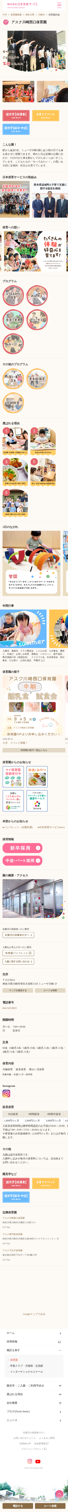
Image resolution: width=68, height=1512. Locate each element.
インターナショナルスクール (26, 1371)
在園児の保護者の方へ (34, 1432)
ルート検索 (50, 1506)
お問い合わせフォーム (24, 1438)
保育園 (14, 1360)
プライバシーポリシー (32, 1449)
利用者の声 (25, 1443)
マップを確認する (18, 990)
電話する (18, 1506)
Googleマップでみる (34, 1314)
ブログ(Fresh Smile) (18, 1411)
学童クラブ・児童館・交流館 (26, 1365)
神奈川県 (29, 15)
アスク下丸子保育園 (12, 1250)
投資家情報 (39, 1443)
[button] (34, 52)
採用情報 (12, 1341)
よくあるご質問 (47, 1438)
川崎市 (41, 15)
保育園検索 (16, 15)
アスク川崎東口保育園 (14, 1218)
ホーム (11, 1333)
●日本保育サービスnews (51, 827)
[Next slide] (64, 251)
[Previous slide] (3, 251)
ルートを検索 (50, 990)
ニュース (12, 1420)
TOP (5, 15)
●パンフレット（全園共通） (18, 827)
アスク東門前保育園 (12, 1234)
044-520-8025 (10, 1008)
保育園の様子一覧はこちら (34, 750)
